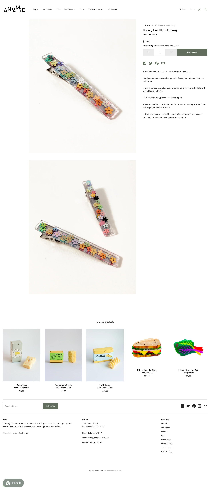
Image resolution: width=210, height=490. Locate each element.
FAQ (162, 436)
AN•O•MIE (165, 423)
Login (192, 9)
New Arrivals (47, 9)
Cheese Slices (21, 385)
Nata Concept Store (21, 388)
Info (80, 9)
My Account (112, 9)
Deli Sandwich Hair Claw (146, 370)
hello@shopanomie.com (98, 438)
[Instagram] (199, 406)
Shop (34, 9)
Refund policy (166, 452)
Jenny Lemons (146, 373)
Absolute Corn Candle (63, 385)
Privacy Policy (166, 444)
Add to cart (192, 52)
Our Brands (165, 428)
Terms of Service (167, 448)
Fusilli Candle (105, 385)
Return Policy (166, 440)
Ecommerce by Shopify (114, 470)
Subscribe (50, 406)
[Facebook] (182, 406)
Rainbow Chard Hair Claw (188, 370)
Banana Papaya (150, 35)
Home (145, 25)
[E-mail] (205, 406)
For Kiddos (68, 9)
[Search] (205, 10)
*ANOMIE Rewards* (95, 9)
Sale (58, 9)
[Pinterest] (194, 406)
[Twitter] (188, 406)
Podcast (164, 432)
